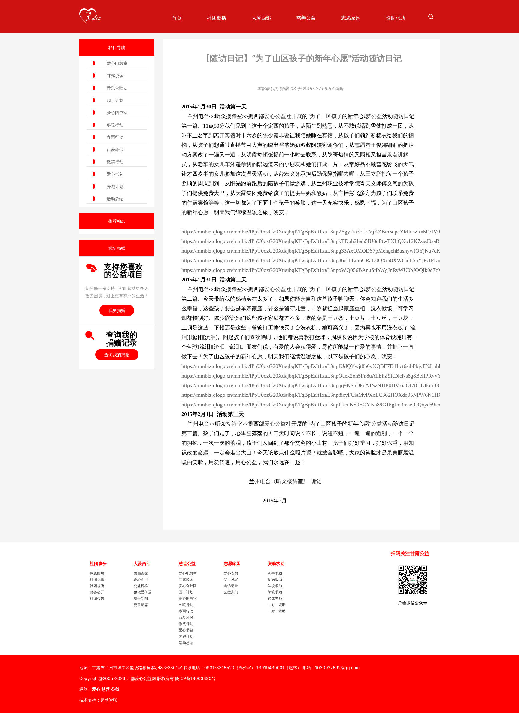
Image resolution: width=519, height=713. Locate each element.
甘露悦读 (115, 75)
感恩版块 (97, 573)
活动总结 (115, 198)
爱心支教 (231, 573)
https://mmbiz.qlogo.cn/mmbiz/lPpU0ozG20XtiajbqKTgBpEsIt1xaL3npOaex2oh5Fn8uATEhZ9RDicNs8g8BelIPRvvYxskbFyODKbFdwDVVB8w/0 (344, 376)
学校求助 (275, 586)
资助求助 (395, 18)
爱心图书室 (117, 112)
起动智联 (108, 699)
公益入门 (231, 592)
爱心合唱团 (188, 586)
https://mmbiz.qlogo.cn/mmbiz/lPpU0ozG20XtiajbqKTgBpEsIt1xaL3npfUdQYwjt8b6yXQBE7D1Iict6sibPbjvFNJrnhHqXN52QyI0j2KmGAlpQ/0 (341, 366)
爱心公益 (275, 116)
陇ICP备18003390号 (195, 678)
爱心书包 (115, 174)
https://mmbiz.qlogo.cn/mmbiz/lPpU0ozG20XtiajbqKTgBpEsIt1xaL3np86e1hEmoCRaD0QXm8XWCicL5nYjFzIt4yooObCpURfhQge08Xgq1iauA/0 (345, 260)
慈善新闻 (141, 598)
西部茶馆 (141, 573)
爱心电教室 (117, 63)
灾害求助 (275, 573)
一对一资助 (277, 604)
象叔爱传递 (143, 592)
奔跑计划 (115, 186)
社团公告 (97, 598)
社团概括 (216, 18)
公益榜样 (141, 586)
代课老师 (275, 598)
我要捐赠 (116, 310)
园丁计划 (115, 100)
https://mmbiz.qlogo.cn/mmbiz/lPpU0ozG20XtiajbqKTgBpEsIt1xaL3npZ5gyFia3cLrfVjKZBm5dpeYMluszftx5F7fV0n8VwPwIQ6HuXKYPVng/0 (342, 232)
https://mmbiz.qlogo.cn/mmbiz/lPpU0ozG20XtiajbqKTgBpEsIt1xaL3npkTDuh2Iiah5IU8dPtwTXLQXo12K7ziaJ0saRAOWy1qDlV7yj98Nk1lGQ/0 (343, 241)
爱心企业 (141, 579)
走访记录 (231, 586)
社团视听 (97, 586)
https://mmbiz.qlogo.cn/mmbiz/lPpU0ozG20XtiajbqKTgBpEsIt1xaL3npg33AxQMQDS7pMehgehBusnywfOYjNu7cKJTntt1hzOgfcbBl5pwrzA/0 (340, 251)
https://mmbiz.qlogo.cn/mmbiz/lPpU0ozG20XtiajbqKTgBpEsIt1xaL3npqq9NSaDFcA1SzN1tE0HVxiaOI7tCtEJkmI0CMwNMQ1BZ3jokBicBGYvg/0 (345, 385)
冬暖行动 (115, 124)
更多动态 (141, 604)
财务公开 (97, 592)
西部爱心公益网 (141, 678)
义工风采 (231, 579)
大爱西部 (261, 18)
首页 (176, 18)
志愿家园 (350, 18)
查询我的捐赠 (116, 354)
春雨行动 (115, 137)
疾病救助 (275, 579)
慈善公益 (306, 18)
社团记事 (97, 579)
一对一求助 (277, 611)
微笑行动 (115, 161)
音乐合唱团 (117, 87)
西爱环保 (115, 149)
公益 (376, 116)
